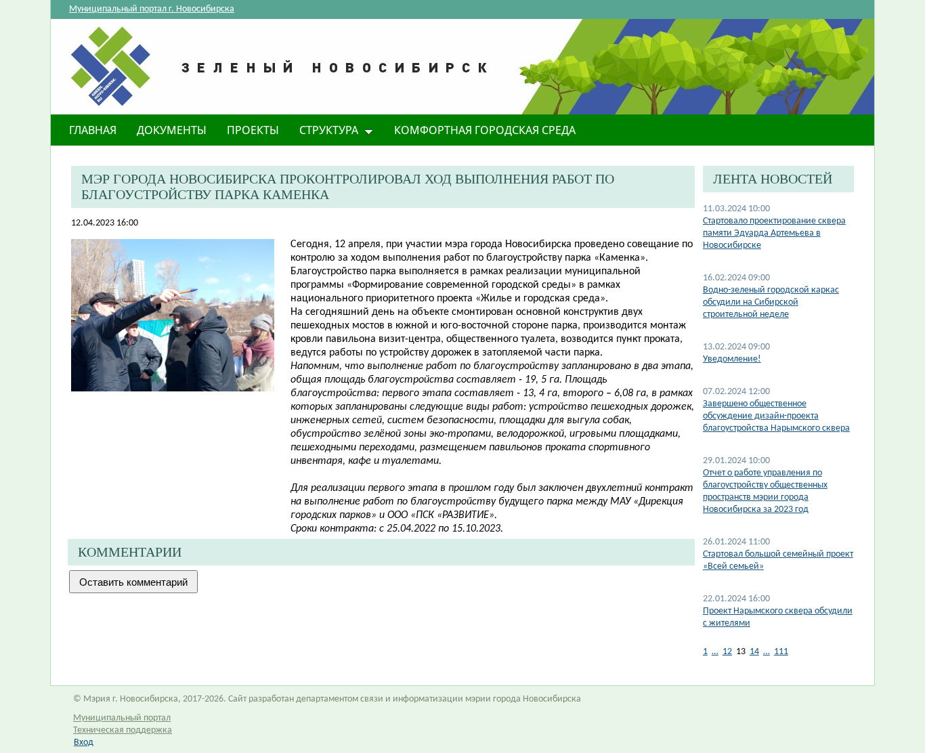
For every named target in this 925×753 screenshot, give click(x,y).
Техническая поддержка (122, 730)
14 (754, 652)
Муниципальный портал (122, 718)
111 (781, 652)
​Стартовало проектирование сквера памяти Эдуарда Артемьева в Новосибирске (774, 233)
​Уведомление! (732, 359)
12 (727, 652)
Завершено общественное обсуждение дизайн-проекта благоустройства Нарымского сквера (776, 416)
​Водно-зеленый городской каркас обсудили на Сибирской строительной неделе (771, 302)
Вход (83, 742)
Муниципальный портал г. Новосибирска (151, 9)
